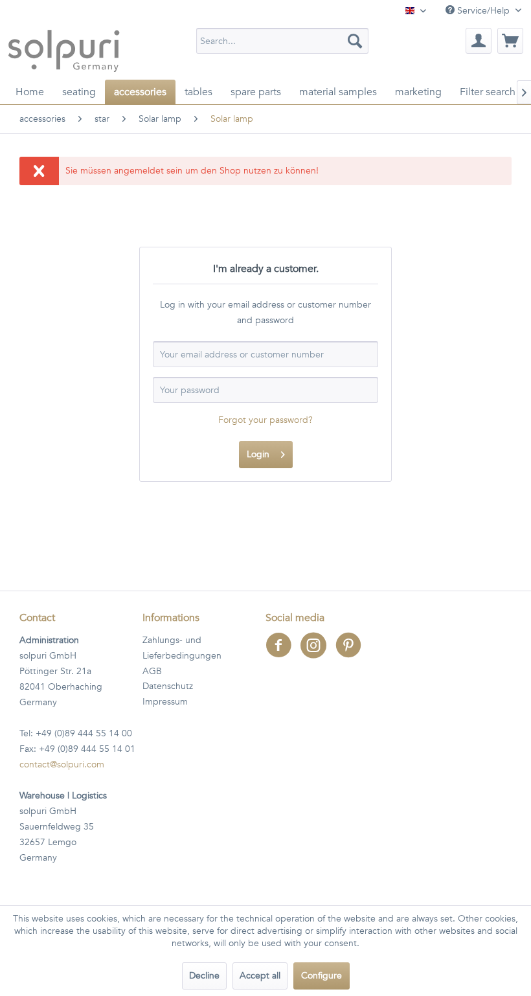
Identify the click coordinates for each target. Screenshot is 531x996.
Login (258, 454)
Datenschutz (167, 686)
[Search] (354, 41)
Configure (321, 975)
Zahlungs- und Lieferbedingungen (181, 648)
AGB (152, 671)
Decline (204, 975)
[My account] (478, 41)
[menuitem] (282, 41)
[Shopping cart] (510, 41)
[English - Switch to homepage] (63, 50)
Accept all (260, 975)
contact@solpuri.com (61, 764)
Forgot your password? (265, 420)
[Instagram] (317, 654)
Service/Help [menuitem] (483, 11)
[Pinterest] (351, 654)
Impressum (165, 702)
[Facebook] (283, 654)
